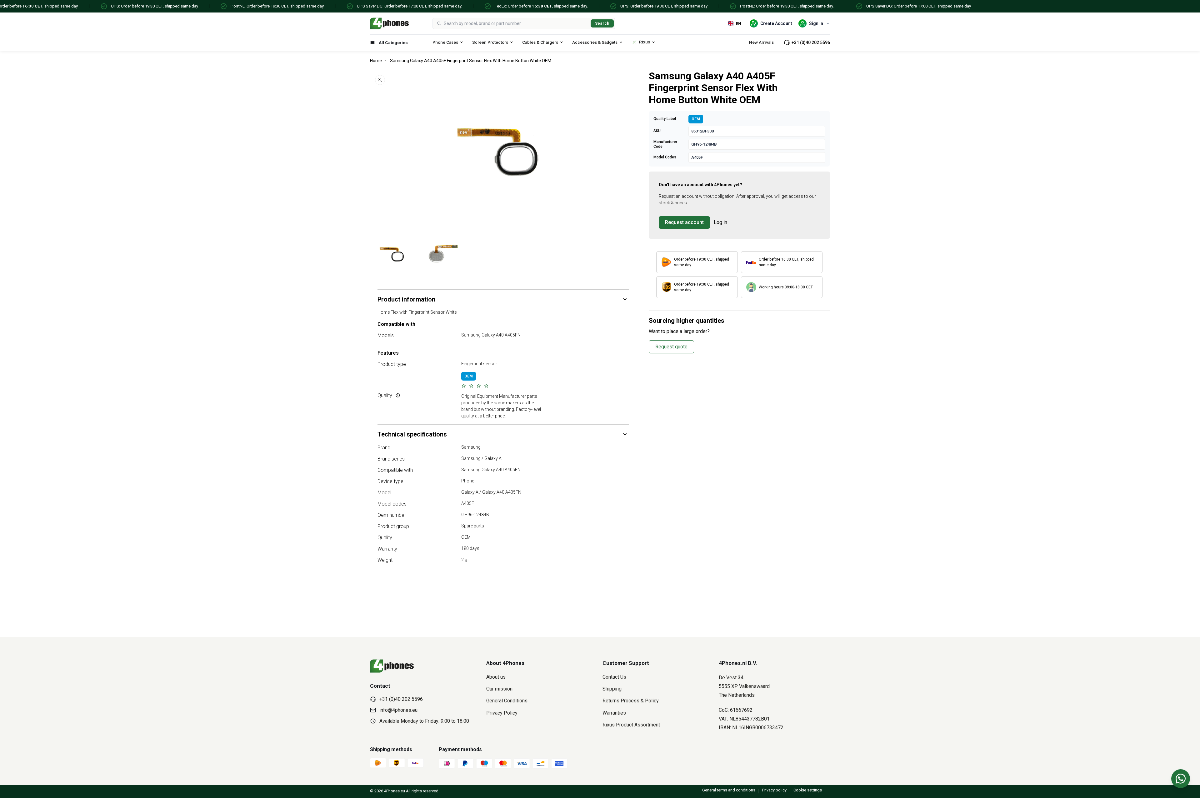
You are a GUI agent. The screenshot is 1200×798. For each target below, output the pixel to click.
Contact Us (614, 677)
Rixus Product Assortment (631, 725)
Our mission (499, 689)
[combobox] (516, 23)
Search (602, 23)
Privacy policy (774, 790)
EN (738, 23)
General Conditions (507, 701)
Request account (684, 222)
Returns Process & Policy (630, 701)
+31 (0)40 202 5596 (811, 42)
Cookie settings (807, 790)
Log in (720, 222)
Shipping (612, 689)
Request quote (671, 347)
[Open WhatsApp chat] (1180, 778)
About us (496, 677)
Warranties (614, 713)
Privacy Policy (502, 713)
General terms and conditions (728, 790)
